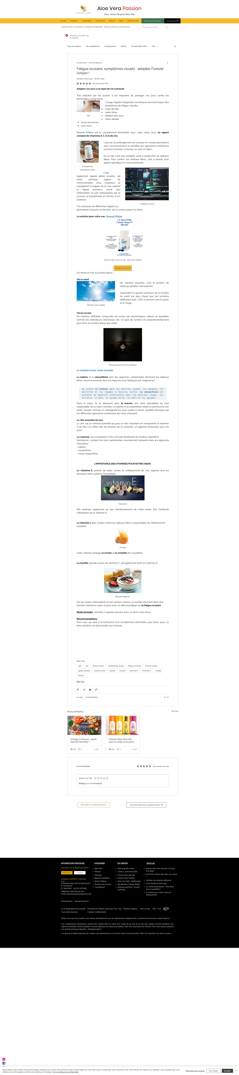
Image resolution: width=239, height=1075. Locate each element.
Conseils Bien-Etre (139, 46)
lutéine (112, 671)
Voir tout (174, 711)
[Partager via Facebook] (78, 689)
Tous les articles (74, 46)
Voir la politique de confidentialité (66, 1072)
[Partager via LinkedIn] (90, 689)
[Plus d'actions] (167, 62)
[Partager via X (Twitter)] (84, 689)
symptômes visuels (116, 666)
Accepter (227, 1071)
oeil (79, 666)
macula (122, 671)
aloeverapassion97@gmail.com (78, 894)
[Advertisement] (74, 994)
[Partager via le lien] (96, 689)
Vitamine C (146, 671)
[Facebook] (3, 1063)
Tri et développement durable (73, 909)
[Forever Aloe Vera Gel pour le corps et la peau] (123, 725)
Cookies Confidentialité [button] (97, 912)
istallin (81, 676)
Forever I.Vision (151, 666)
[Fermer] (236, 1071)
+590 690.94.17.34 (77, 891)
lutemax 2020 (99, 671)
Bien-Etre (80, 682)
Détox (123, 46)
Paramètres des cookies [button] (195, 1071)
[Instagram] (3, 1059)
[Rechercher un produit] (166, 27)
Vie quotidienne (92, 46)
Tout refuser (213, 1071)
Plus (153, 46)
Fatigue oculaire (134, 666)
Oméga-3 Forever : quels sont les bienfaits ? (83, 740)
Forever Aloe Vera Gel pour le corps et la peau (121, 740)
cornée (158, 671)
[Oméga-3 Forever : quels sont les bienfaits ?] (84, 725)
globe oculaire (84, 671)
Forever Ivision (98, 666)
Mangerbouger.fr (95, 929)
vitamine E (134, 671)
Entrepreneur (110, 46)
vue (86, 666)
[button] (175, 46)
